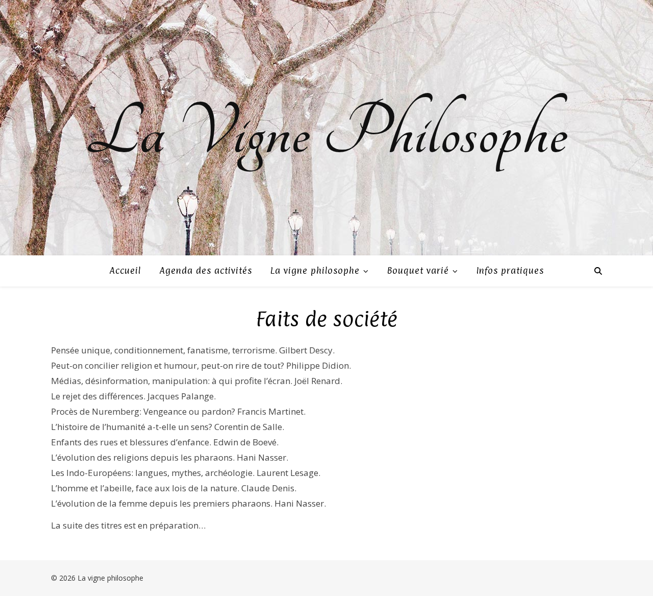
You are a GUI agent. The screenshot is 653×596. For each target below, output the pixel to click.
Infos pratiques (510, 270)
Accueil (125, 270)
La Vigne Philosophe (326, 132)
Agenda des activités (205, 270)
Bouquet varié (418, 270)
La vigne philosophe (315, 270)
